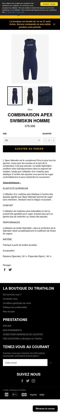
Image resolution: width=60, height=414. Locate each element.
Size (5, 134)
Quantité (47, 134)
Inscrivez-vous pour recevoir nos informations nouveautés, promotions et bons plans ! (24, 354)
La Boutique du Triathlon (17, 390)
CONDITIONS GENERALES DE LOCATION (23, 334)
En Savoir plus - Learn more (14, 12)
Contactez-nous (10, 298)
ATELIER (7, 325)
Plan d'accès (9, 311)
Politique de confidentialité (15, 307)
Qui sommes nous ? (12, 294)
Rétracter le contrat (45, 408)
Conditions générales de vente (17, 303)
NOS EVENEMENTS (12, 330)
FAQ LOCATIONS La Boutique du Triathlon (22, 338)
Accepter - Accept (49, 4)
